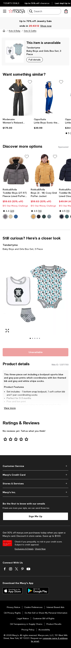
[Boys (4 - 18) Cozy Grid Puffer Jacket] (44, 170)
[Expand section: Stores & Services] (35, 483)
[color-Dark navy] (62, 217)
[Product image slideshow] (35, 298)
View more (10, 408)
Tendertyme (33, 47)
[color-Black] (39, 217)
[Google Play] (37, 590)
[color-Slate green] (49, 217)
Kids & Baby (14, 31)
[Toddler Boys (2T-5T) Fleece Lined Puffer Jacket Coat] (16, 170)
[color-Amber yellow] (33, 217)
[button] (35, 298)
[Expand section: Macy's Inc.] (35, 492)
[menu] (5, 11)
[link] (18, 124)
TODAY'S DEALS (11, 3)
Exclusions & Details (24, 549)
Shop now (46, 25)
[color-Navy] (16, 217)
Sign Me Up (35, 516)
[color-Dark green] (44, 217)
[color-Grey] (5, 217)
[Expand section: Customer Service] (35, 466)
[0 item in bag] (66, 11)
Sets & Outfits (30, 31)
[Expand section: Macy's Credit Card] (35, 475)
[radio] (5, 216)
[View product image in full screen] (7, 331)
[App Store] (12, 590)
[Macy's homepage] (4, 30)
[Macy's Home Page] (17, 11)
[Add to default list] (30, 82)
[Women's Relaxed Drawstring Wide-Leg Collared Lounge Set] (18, 97)
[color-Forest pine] (67, 217)
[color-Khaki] (11, 217)
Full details (35, 59)
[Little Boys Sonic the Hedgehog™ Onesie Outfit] (49, 97)
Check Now (40, 549)
